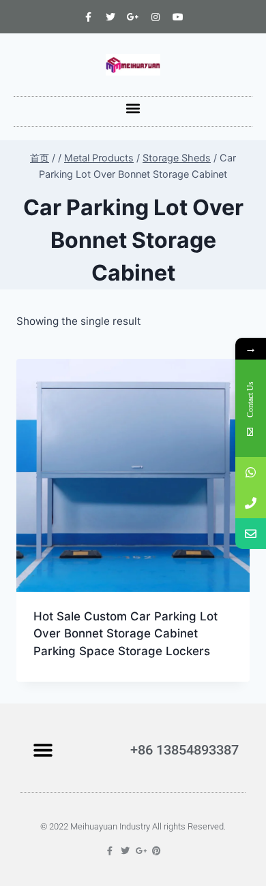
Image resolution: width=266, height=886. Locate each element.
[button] (133, 108)
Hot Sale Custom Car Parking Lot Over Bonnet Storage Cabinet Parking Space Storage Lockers (125, 634)
